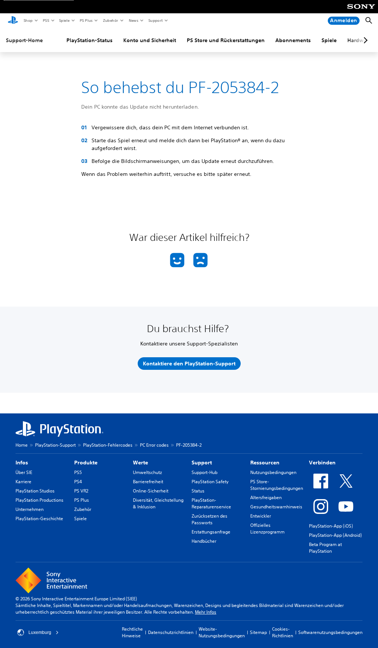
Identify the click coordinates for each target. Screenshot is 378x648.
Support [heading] (202, 462)
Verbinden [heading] (322, 462)
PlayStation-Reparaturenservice (211, 503)
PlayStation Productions (39, 500)
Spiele (64, 20)
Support (155, 20)
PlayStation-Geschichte (39, 518)
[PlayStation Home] (13, 21)
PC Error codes (154, 445)
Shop (27, 20)
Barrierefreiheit (148, 481)
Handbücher (204, 541)
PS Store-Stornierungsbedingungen (276, 484)
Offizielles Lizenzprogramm (267, 528)
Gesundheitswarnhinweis (276, 507)
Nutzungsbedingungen (273, 472)
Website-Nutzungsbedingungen (222, 632)
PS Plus (85, 20)
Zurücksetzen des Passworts (209, 519)
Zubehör (110, 20)
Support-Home (24, 40)
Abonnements (293, 40)
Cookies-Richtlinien (282, 632)
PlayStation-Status (89, 40)
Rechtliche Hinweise (132, 632)
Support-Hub (204, 472)
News (133, 20)
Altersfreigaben (266, 497)
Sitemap (258, 632)
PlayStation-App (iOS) (331, 526)
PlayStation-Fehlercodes (108, 445)
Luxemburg (39, 632)
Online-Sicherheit (150, 491)
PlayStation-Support (55, 445)
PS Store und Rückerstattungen (226, 40)
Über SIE (24, 472)
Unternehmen (30, 509)
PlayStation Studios (35, 491)
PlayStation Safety (210, 481)
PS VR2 (81, 491)
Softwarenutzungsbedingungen (330, 632)
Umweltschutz (147, 472)
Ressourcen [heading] (264, 462)
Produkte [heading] (85, 462)
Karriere (23, 481)
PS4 (78, 481)
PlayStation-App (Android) (335, 535)
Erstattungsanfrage (211, 532)
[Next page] (364, 40)
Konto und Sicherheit (149, 40)
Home (22, 445)
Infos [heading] (22, 462)
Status (198, 491)
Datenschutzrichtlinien (170, 632)
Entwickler (260, 516)
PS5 (45, 20)
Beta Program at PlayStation (325, 547)
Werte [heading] (140, 462)
